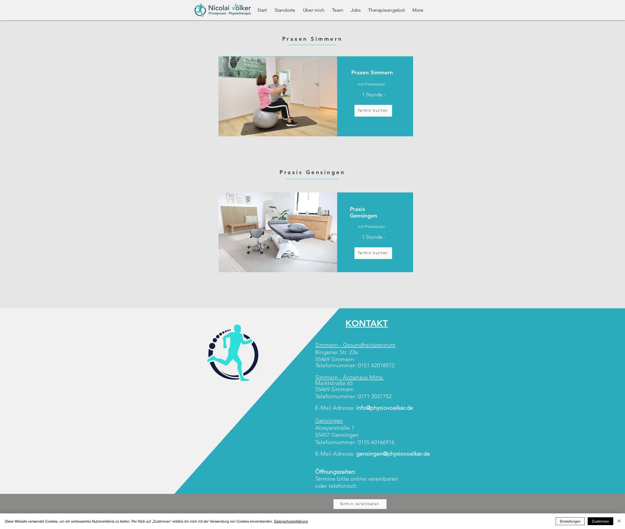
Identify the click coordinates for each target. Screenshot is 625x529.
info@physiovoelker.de (384, 408)
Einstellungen (570, 521)
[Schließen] (619, 521)
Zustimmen (600, 521)
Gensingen (329, 420)
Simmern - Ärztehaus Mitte (349, 377)
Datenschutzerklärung (291, 521)
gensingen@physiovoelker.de (393, 453)
